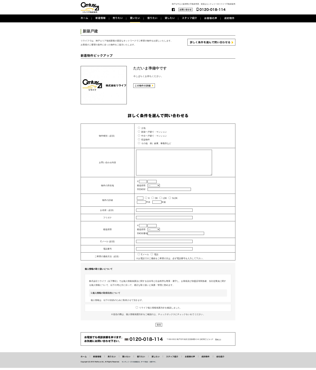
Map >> (218, 339)
